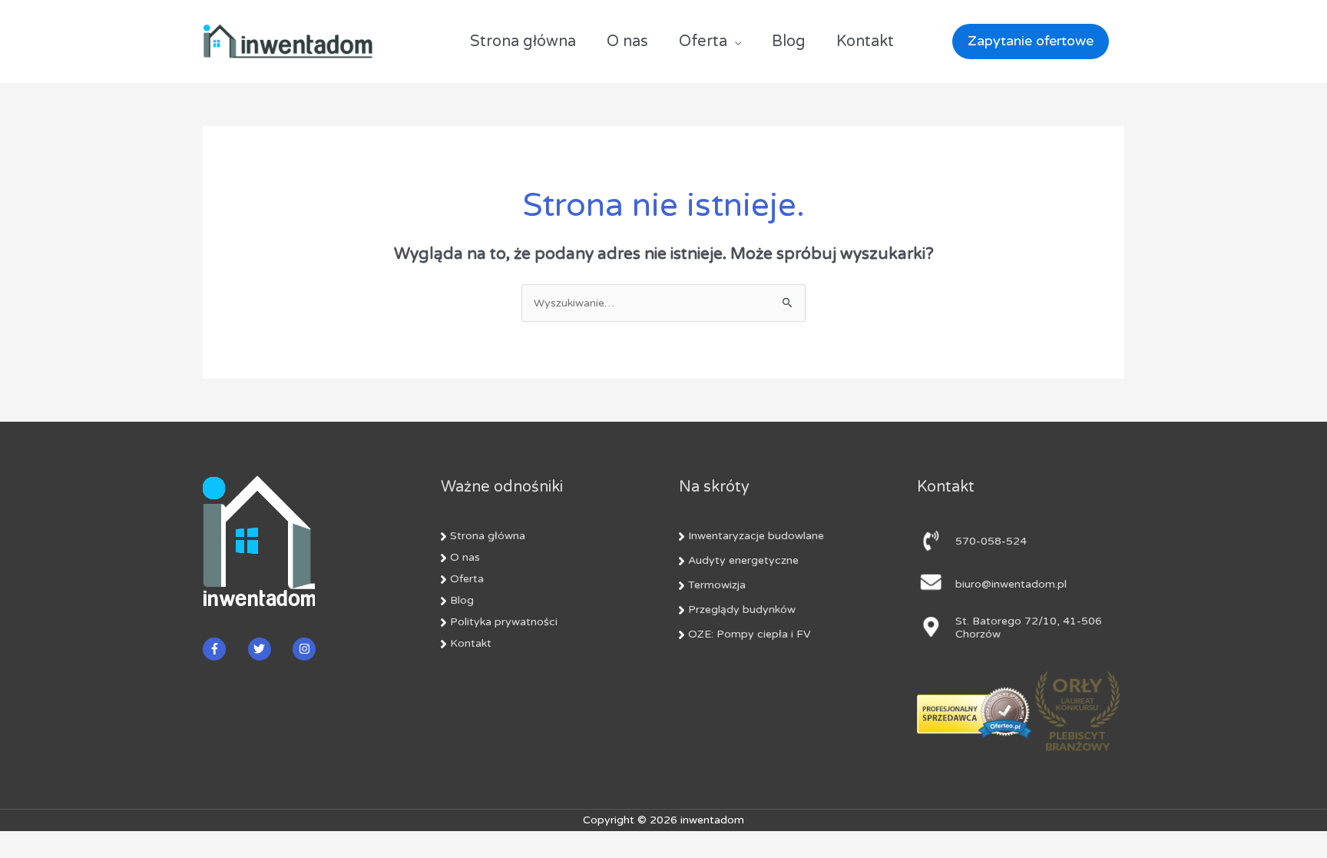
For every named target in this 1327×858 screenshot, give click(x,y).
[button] (1023, 41)
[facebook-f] (224, 649)
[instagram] (306, 649)
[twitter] (269, 649)
